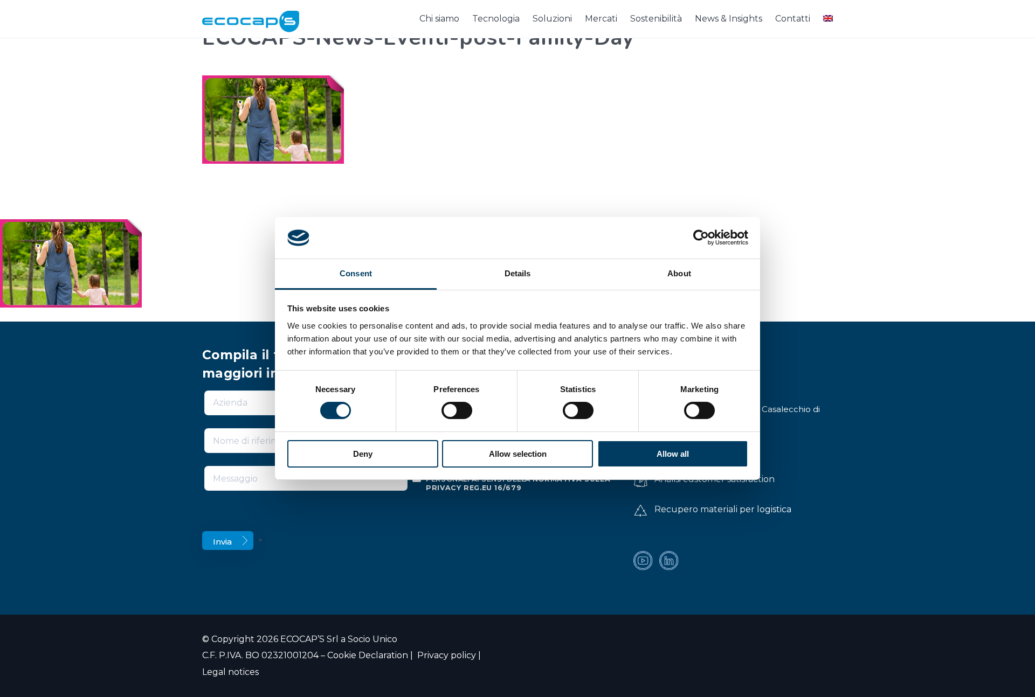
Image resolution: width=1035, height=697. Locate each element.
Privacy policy (445, 655)
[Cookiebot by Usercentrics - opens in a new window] (701, 237)
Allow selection (518, 453)
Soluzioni (552, 18)
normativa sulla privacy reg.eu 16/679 (518, 483)
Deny (362, 453)
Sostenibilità (656, 18)
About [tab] (679, 273)
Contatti (792, 18)
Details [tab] (518, 273)
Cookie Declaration (367, 655)
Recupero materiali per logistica (722, 509)
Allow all (673, 453)
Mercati (601, 18)
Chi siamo (439, 18)
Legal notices (230, 672)
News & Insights (728, 18)
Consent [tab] (356, 273)
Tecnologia (496, 18)
